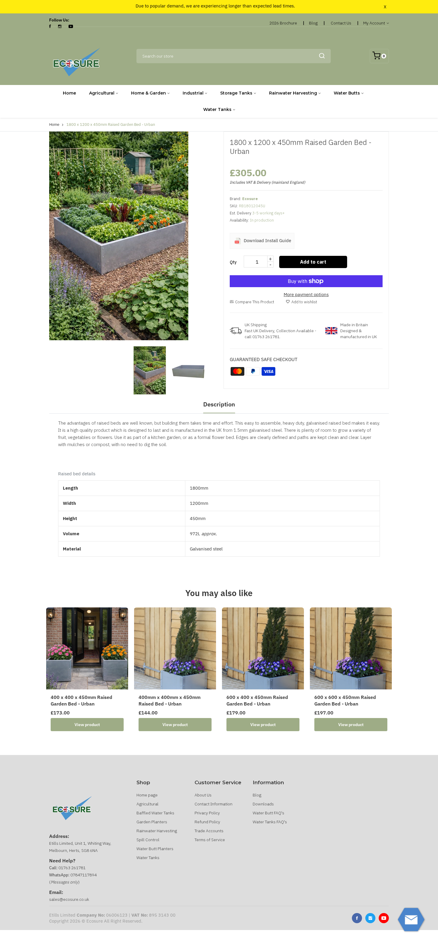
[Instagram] (59, 27)
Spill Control (147, 839)
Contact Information (213, 804)
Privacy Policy (207, 813)
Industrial (193, 93)
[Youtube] (384, 918)
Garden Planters (151, 821)
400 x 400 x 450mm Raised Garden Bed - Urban (81, 700)
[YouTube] (71, 27)
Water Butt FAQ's (268, 813)
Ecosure (250, 198)
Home (69, 93)
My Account (374, 23)
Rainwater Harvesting (293, 93)
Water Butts (347, 93)
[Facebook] (50, 27)
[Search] (322, 56)
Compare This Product (254, 301)
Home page (147, 795)
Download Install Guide (267, 240)
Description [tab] (219, 404)
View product (87, 724)
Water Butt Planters (154, 848)
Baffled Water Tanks (155, 813)
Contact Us (341, 23)
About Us (203, 795)
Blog (313, 23)
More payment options (306, 294)
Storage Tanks (236, 93)
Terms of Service (210, 839)
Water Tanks (217, 109)
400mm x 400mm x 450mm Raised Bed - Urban (170, 700)
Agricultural (101, 93)
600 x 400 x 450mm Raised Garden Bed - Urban (257, 700)
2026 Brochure (283, 23)
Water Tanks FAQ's (270, 821)
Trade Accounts (209, 830)
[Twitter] (370, 918)
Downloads (263, 804)
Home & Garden (148, 93)
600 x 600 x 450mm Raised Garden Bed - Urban (345, 700)
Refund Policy (207, 821)
